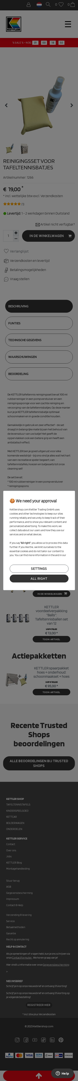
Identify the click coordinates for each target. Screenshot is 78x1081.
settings (39, 569)
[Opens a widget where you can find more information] (62, 1074)
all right (39, 578)
